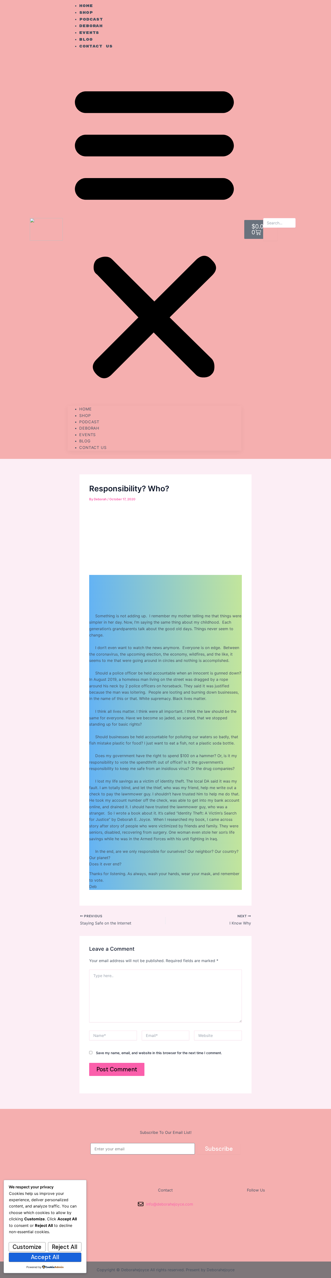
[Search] (270, 234)
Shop (85, 415)
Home (85, 409)
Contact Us (95, 46)
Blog (84, 441)
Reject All (64, 1247)
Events (87, 434)
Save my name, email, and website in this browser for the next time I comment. (159, 1053)
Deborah (89, 428)
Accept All (45, 1257)
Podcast (89, 421)
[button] (154, 230)
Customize (27, 1247)
